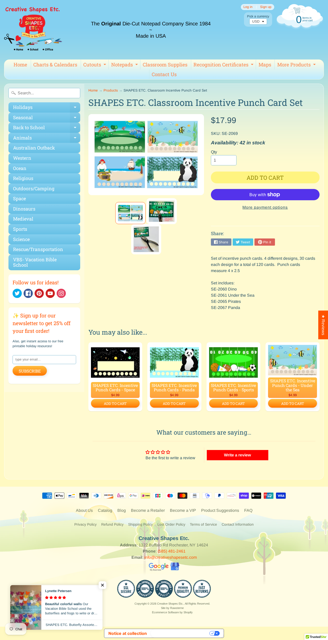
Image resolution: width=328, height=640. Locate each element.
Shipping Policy (140, 524)
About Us (84, 510)
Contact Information (238, 524)
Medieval (23, 219)
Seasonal (46, 118)
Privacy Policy (85, 524)
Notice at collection (127, 633)
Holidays (46, 108)
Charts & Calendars (55, 64)
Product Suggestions (220, 510)
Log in (247, 7)
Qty (214, 152)
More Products (297, 65)
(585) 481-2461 (172, 551)
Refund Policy (112, 524)
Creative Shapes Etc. (170, 603)
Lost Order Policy (171, 524)
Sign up (265, 7)
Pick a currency (258, 16)
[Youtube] (50, 293)
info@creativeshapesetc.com (170, 557)
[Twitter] (17, 293)
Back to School (46, 128)
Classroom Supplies (165, 64)
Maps (265, 64)
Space (19, 198)
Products (111, 90)
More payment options (265, 207)
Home (20, 64)
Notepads (125, 65)
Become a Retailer (148, 510)
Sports (20, 229)
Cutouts (95, 65)
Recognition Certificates (224, 65)
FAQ (248, 510)
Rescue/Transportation (38, 249)
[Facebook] (28, 293)
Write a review (237, 455)
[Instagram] (61, 293)
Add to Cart (115, 403)
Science (21, 239)
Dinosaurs (24, 209)
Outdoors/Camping (33, 188)
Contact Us (164, 74)
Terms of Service (203, 524)
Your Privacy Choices (180, 633)
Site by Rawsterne (172, 607)
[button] (102, 585)
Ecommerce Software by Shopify (172, 612)
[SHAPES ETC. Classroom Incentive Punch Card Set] (130, 213)
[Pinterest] (39, 293)
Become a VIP (183, 510)
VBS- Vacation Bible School (35, 262)
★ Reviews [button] (323, 325)
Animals (46, 139)
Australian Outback (34, 148)
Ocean (19, 168)
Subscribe (30, 371)
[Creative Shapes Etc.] (33, 29)
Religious (23, 178)
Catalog (105, 510)
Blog (121, 510)
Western (22, 158)
